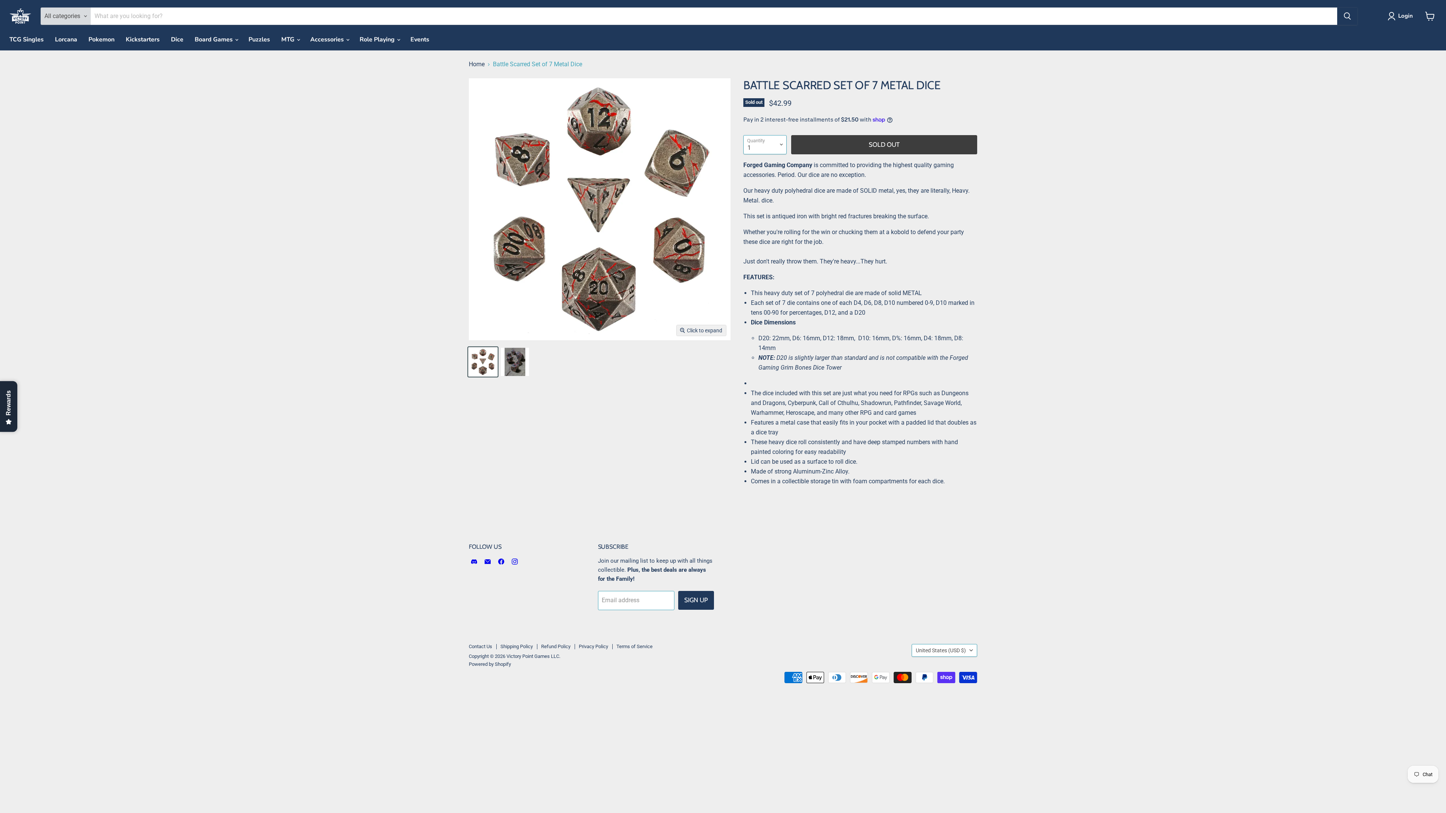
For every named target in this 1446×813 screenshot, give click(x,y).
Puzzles (259, 39)
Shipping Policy (516, 646)
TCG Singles (26, 39)
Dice (177, 39)
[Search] (1347, 16)
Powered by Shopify (490, 664)
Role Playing (378, 39)
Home (477, 64)
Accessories (327, 39)
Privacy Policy (593, 646)
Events (419, 39)
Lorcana (66, 39)
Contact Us (480, 646)
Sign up (696, 600)
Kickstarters (143, 39)
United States (941, 650)
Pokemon (101, 39)
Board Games (214, 39)
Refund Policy (555, 646)
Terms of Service (634, 646)
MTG (288, 39)
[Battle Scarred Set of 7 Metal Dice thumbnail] (483, 362)
